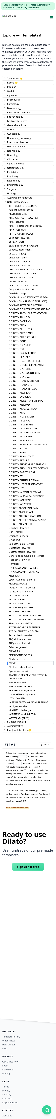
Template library (11, 1036)
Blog (4, 1048)
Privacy (6, 1090)
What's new (8, 1040)
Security (6, 1094)
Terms (5, 1086)
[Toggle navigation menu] (51, 17)
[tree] (28, 404)
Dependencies (10, 1102)
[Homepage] (9, 17)
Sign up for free (28, 867)
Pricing (6, 1073)
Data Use (7, 1098)
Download (7, 1069)
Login (5, 1065)
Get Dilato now (10, 1061)
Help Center (8, 1044)
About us (7, 1115)
